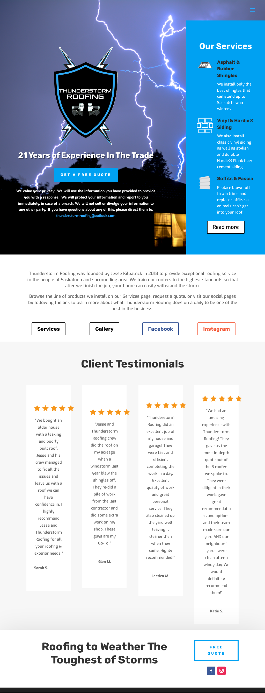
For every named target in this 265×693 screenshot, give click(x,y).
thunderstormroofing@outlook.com (85, 215)
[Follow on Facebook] (211, 671)
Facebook (160, 329)
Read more (226, 227)
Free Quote (216, 650)
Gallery (104, 329)
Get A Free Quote (86, 175)
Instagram (216, 329)
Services (48, 329)
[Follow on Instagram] (221, 671)
